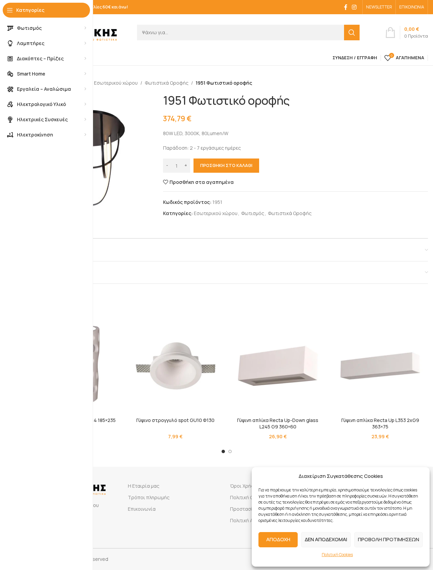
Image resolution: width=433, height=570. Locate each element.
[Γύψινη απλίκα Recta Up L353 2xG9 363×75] (380, 366)
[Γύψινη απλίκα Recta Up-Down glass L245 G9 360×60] (278, 366)
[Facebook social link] (346, 7)
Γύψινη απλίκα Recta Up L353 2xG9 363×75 (380, 423)
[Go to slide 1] (223, 451)
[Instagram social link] (354, 7)
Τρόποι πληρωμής (148, 497)
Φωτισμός (252, 213)
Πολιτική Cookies (337, 554)
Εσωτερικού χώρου (116, 83)
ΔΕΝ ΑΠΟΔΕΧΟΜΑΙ (326, 539)
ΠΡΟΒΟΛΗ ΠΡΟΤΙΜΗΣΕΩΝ (388, 539)
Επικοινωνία (142, 509)
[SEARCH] (352, 32)
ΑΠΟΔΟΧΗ (278, 539)
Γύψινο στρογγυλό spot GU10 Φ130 (175, 420)
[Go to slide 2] (230, 451)
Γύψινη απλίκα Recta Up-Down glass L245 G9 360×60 (277, 423)
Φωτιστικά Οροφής (166, 83)
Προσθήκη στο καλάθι (226, 165)
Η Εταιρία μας (143, 486)
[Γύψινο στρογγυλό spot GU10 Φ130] (176, 366)
